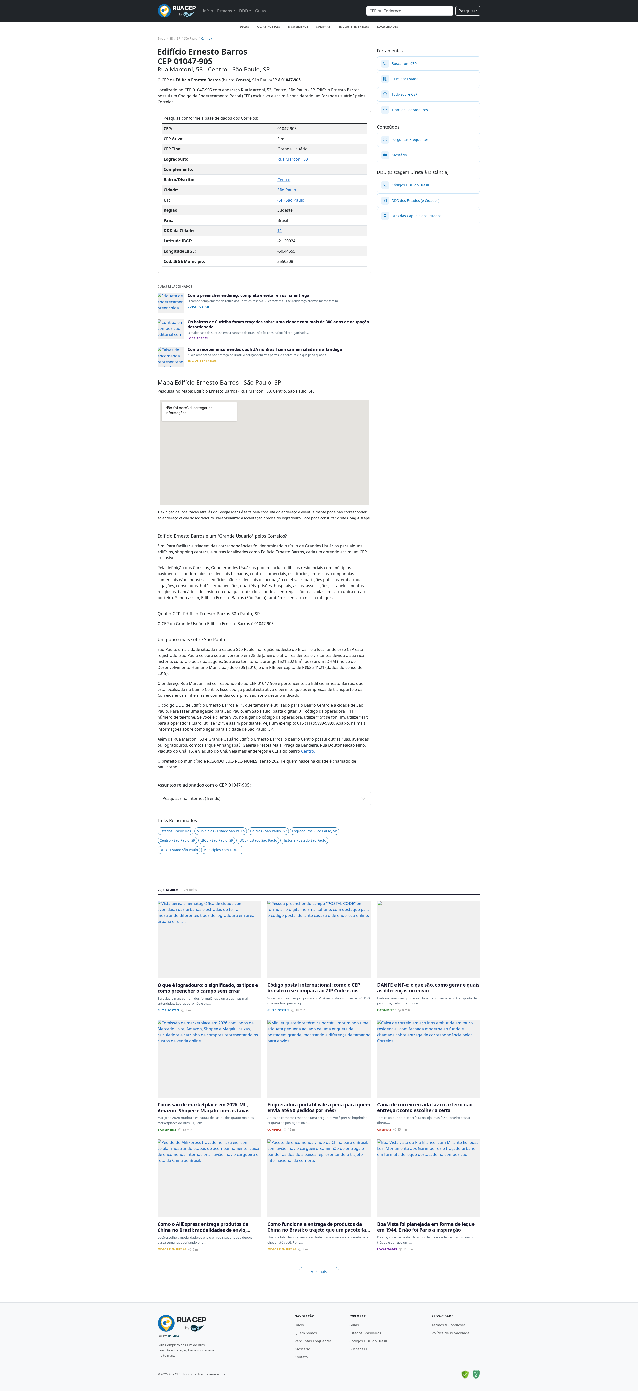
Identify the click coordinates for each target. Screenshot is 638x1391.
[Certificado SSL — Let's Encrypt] (476, 1374)
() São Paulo (290, 200)
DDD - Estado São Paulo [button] (179, 849)
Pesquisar (468, 11)
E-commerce (298, 26)
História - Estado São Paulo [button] (304, 840)
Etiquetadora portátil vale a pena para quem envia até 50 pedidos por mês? (318, 1107)
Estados (224, 11)
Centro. (308, 751)
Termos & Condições (449, 1325)
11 (279, 230)
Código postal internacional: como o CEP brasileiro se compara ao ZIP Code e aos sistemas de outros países (313, 990)
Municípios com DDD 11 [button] (222, 849)
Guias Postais (268, 26)
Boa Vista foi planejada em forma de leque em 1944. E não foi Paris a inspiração (425, 1227)
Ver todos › (191, 890)
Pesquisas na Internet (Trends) (191, 798)
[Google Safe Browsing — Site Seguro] (465, 1374)
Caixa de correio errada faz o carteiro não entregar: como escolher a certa (425, 1107)
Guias (260, 11)
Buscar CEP (358, 1349)
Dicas (244, 26)
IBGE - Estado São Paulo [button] (258, 840)
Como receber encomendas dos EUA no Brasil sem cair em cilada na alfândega (265, 349)
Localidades (387, 26)
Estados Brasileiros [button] (175, 831)
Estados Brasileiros (365, 1333)
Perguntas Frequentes (313, 1341)
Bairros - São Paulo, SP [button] (268, 831)
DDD (243, 11)
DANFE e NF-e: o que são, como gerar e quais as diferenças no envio (428, 987)
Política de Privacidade (450, 1333)
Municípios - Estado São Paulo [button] (221, 831)
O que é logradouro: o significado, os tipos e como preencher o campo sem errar (208, 988)
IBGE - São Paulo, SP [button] (217, 840)
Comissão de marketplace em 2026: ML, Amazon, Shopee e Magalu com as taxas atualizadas (203, 1110)
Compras (323, 26)
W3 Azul (173, 1336)
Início (208, 11)
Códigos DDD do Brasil (368, 1341)
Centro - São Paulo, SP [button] (177, 840)
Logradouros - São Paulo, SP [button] (314, 831)
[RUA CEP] (177, 11)
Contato (301, 1357)
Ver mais (319, 1271)
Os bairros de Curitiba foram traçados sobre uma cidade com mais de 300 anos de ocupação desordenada (278, 324)
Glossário (302, 1349)
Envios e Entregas (354, 26)
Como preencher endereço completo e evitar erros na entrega (248, 295)
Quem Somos (306, 1333)
